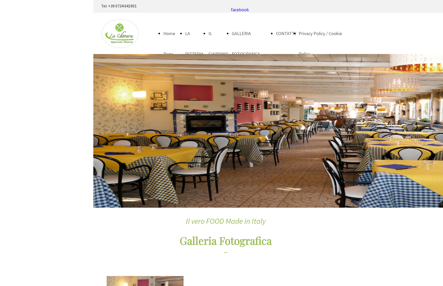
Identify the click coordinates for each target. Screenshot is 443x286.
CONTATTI (286, 33)
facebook (240, 10)
